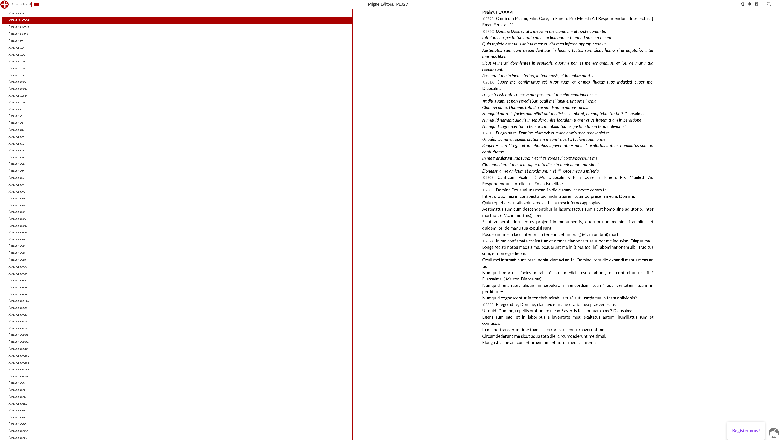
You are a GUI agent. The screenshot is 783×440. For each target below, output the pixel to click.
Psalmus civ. (16, 136)
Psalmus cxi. (16, 184)
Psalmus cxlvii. (18, 424)
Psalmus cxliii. (17, 403)
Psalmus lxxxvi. (18, 13)
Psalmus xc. (16, 41)
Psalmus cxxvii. (18, 294)
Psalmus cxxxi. (17, 321)
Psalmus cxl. (16, 383)
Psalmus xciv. (17, 68)
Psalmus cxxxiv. (18, 342)
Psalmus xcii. (16, 54)
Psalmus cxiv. (17, 205)
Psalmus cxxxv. (18, 348)
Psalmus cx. (16, 177)
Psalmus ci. (15, 116)
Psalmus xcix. (17, 102)
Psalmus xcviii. (17, 95)
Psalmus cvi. (16, 150)
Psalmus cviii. (17, 164)
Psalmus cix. (16, 171)
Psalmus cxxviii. (18, 300)
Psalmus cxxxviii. (19, 369)
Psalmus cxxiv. (18, 273)
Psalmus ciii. (16, 129)
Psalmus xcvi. (17, 82)
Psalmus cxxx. (17, 314)
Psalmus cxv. (16, 211)
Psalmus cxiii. (17, 198)
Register (740, 431)
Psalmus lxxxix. (18, 34)
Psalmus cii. (16, 123)
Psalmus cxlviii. (18, 430)
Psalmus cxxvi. (18, 287)
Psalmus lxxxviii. (19, 27)
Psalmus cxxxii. (18, 328)
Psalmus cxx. (16, 246)
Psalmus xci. (16, 47)
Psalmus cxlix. (17, 437)
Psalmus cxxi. (17, 253)
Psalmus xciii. (17, 61)
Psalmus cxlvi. (17, 417)
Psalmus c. (15, 109)
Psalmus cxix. (17, 239)
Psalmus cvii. (16, 157)
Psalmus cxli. (17, 390)
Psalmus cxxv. (17, 280)
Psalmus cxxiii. (17, 266)
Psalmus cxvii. (17, 225)
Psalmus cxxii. (17, 260)
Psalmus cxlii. (17, 396)
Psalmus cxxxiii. (18, 335)
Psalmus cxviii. (17, 232)
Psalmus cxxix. (17, 307)
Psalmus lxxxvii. (19, 20)
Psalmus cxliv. (17, 410)
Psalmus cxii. (16, 191)
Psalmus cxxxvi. (18, 355)
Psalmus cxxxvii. (19, 362)
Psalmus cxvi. (17, 218)
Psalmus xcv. (16, 75)
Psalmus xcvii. (17, 88)
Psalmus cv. (16, 143)
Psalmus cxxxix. (18, 376)
